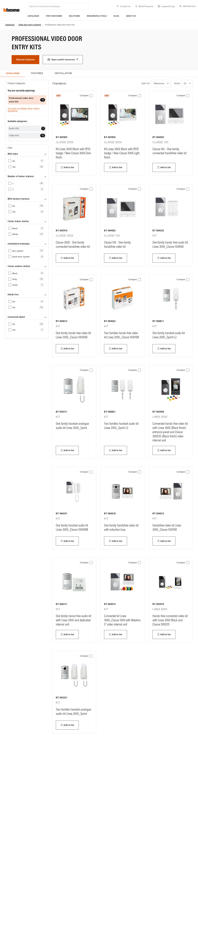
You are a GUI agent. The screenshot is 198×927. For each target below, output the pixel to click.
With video (13, 154)
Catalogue (33, 16)
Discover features (25, 59)
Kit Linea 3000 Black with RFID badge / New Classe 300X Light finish (121, 153)
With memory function (18, 199)
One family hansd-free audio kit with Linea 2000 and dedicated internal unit (73, 620)
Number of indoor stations (21, 176)
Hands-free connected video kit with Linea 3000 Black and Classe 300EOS (170, 620)
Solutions (74, 16)
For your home (54, 16)
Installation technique (19, 244)
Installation (63, 73)
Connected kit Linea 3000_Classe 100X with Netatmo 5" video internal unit (122, 620)
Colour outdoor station (19, 266)
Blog (116, 16)
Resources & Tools (97, 16)
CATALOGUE (12, 73)
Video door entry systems (29, 25)
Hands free (13, 295)
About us (131, 16)
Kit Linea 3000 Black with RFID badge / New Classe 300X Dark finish (73, 153)
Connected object (16, 317)
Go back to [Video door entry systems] (23, 109)
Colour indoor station (18, 221)
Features (37, 73)
